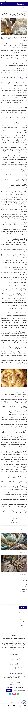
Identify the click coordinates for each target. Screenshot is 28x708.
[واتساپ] (18, 694)
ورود (5, 1)
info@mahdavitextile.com (11, 687)
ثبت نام (2, 1)
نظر (26, 595)
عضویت (9, 690)
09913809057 (8, 673)
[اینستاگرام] (13, 694)
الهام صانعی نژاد (22, 16)
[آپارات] (15, 694)
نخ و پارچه (22, 623)
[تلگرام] (10, 694)
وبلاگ (23, 8)
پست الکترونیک (24, 589)
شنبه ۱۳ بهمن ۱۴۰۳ (14, 16)
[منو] (26, 4)
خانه (26, 8)
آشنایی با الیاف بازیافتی (22, 551)
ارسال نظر (23, 608)
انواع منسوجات (21, 621)
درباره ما (14, 657)
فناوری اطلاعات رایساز (10, 702)
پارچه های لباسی (23, 77)
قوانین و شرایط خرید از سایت (14, 659)
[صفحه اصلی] (20, 4)
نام (26, 584)
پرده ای (22, 625)
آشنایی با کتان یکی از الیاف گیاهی (20, 573)
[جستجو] (4, 4)
